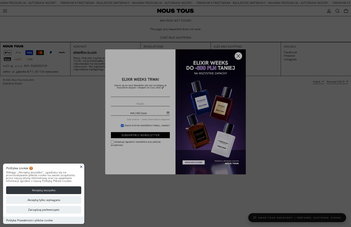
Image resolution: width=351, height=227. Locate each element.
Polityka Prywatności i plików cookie (29, 220)
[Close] (81, 167)
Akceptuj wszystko (44, 190)
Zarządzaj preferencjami (43, 210)
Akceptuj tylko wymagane (43, 200)
